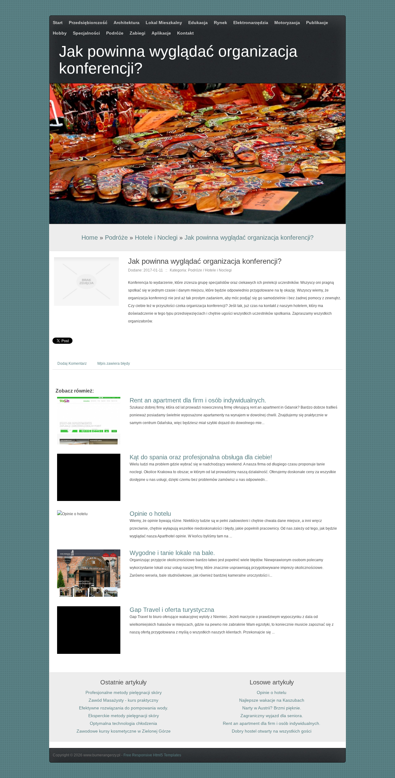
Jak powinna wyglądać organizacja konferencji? (249, 237)
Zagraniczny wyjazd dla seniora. (271, 715)
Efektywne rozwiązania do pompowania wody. (123, 707)
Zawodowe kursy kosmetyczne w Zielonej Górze (124, 731)
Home (89, 237)
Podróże (116, 237)
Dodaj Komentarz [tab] (72, 363)
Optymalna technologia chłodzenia (123, 723)
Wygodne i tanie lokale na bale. (172, 552)
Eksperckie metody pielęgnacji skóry (123, 715)
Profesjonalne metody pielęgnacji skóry (123, 692)
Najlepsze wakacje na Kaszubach (271, 700)
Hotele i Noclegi (156, 237)
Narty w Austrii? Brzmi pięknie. (271, 707)
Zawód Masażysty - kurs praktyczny (123, 700)
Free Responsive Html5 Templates (152, 755)
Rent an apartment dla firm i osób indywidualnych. (198, 400)
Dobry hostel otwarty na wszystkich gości (271, 731)
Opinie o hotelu (150, 513)
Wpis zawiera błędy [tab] (113, 363)
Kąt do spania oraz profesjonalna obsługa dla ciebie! (201, 457)
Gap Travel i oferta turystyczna (172, 609)
